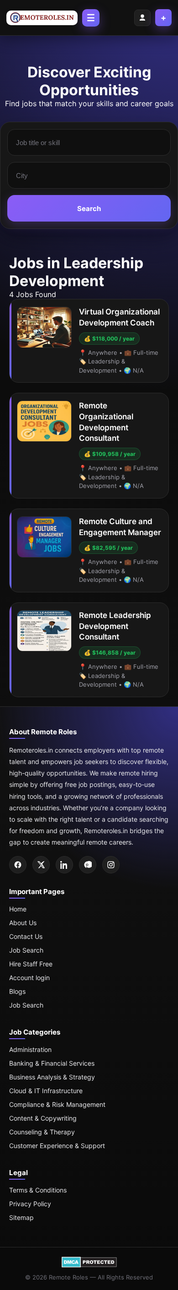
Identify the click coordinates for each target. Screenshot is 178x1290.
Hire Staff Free (30, 964)
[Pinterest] (87, 864)
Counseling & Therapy (42, 1132)
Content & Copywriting (43, 1118)
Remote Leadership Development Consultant (115, 626)
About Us (23, 923)
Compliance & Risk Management (57, 1104)
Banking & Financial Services (51, 1063)
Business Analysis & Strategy (52, 1077)
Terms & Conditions (38, 1190)
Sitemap (21, 1217)
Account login (29, 977)
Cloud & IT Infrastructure (46, 1091)
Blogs (17, 991)
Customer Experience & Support (57, 1145)
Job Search (26, 950)
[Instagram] (111, 864)
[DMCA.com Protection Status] (89, 1265)
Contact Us (25, 936)
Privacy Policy (30, 1204)
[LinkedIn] (64, 864)
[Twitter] (41, 864)
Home (17, 909)
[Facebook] (17, 864)
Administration (30, 1049)
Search (89, 208)
